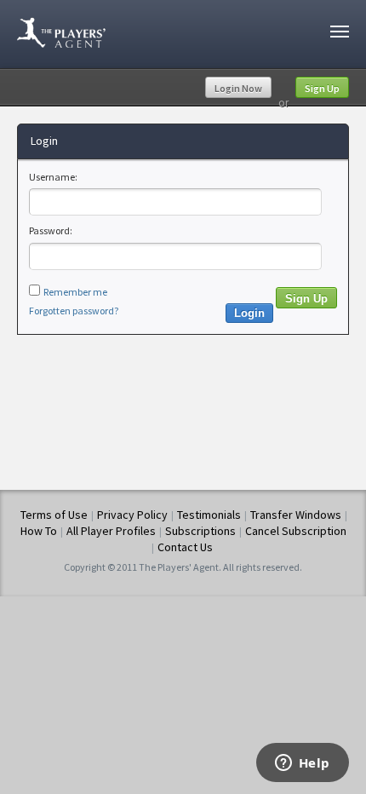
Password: (50, 230)
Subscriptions (200, 530)
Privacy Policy (132, 514)
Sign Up (322, 88)
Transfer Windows (295, 514)
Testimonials (209, 514)
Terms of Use (54, 514)
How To (38, 530)
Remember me (75, 291)
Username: (53, 176)
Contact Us (185, 547)
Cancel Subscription (295, 530)
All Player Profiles (111, 530)
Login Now (238, 88)
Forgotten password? (73, 310)
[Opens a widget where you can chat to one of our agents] (302, 764)
